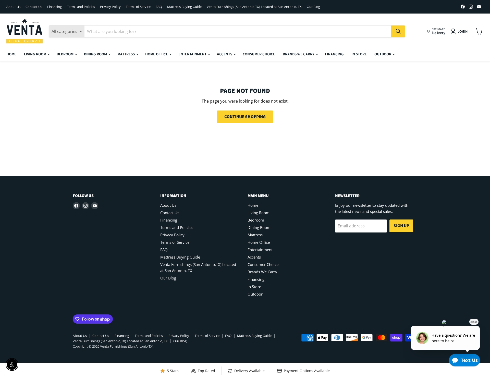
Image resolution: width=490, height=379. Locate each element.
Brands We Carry (299, 54)
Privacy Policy (110, 7)
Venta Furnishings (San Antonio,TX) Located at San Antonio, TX (254, 7)
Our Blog (313, 7)
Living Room (35, 54)
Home (11, 54)
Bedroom (65, 54)
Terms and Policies (81, 7)
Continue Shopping (245, 116)
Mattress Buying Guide (184, 7)
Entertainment (192, 54)
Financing (54, 7)
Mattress (126, 54)
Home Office (157, 54)
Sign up (401, 225)
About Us (13, 7)
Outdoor (383, 54)
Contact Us (34, 7)
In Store (359, 54)
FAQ (159, 7)
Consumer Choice (259, 54)
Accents (225, 54)
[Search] (398, 31)
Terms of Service (138, 7)
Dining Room (96, 54)
